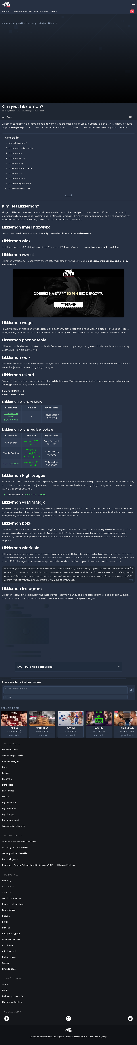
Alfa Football (9, 951)
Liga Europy (8, 814)
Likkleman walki (15, 173)
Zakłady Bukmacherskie (14, 853)
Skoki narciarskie (11, 939)
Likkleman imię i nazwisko (21, 148)
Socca (5, 963)
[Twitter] (130, 1018)
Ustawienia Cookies (12, 1002)
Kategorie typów (11, 933)
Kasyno (6, 916)
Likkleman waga (16, 163)
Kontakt (6, 990)
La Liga (5, 773)
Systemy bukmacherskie (15, 847)
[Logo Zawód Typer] (6, 4)
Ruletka (6, 927)
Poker (5, 921)
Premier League (10, 761)
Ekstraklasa (8, 790)
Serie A (5, 796)
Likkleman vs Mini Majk (19, 188)
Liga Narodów (9, 802)
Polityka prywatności (13, 996)
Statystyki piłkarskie (12, 755)
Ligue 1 (5, 767)
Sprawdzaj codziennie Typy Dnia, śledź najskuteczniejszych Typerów (29, 11)
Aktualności (8, 886)
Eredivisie (7, 779)
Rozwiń (68, 195)
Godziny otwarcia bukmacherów (19, 841)
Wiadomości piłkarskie (13, 826)
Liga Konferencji (10, 820)
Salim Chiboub (11, 463)
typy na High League (35, 494)
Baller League (9, 957)
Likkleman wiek (15, 153)
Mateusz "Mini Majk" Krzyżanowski (11, 416)
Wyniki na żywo (10, 749)
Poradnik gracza (10, 859)
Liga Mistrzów (9, 808)
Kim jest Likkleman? (17, 143)
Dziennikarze (9, 910)
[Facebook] (6, 1018)
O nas (5, 984)
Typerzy (6, 892)
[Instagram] (68, 1018)
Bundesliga (7, 784)
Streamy (6, 880)
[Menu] (133, 4)
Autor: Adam (7, 117)
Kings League (9, 968)
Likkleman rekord (16, 178)
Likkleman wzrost (16, 158)
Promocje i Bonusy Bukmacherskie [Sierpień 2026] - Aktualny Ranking (38, 865)
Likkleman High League (19, 183)
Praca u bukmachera (13, 904)
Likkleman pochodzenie (20, 168)
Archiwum (7, 945)
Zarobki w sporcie (11, 898)
